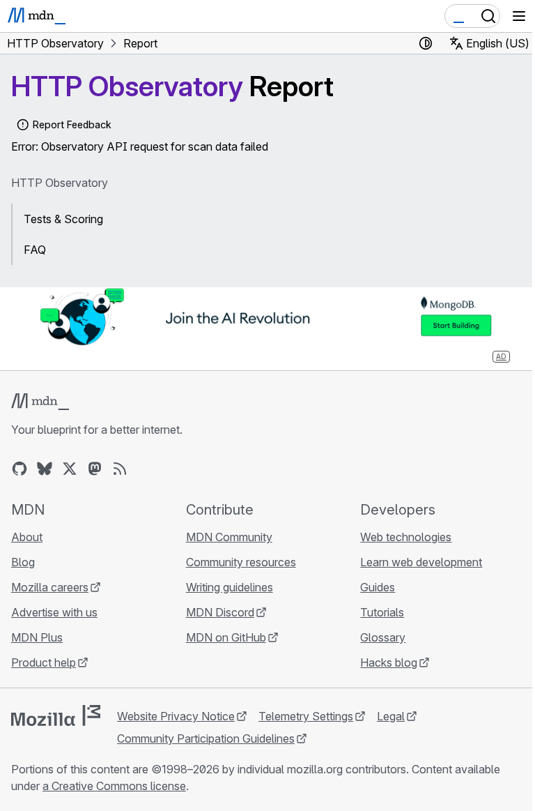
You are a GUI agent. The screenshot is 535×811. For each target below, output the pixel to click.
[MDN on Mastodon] (94, 468)
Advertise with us (54, 612)
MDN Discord (220, 612)
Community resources (241, 562)
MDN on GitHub (226, 637)
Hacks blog (388, 662)
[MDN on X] (69, 468)
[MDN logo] (40, 401)
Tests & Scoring (63, 219)
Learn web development (421, 562)
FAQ (35, 250)
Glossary (382, 637)
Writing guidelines (229, 587)
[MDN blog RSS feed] (119, 468)
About (26, 537)
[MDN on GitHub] (19, 468)
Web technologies (405, 537)
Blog (23, 562)
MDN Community (229, 537)
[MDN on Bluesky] (44, 468)
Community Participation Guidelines (206, 738)
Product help (43, 662)
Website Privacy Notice (176, 716)
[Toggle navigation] (519, 16)
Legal (391, 716)
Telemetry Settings (305, 716)
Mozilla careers (49, 587)
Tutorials (382, 612)
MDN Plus (37, 637)
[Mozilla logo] (55, 715)
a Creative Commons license (114, 786)
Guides (377, 587)
